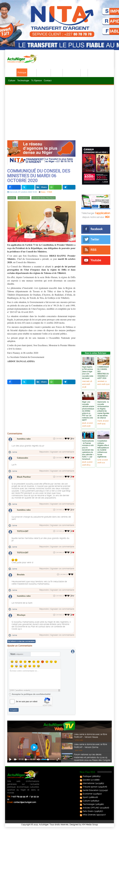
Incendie (11, 198)
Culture (11, 80)
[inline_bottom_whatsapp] (55, 382)
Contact (48, 80)
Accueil (12, 72)
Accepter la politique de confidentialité (31, 694)
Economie (57, 72)
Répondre (44, 452)
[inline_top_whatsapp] (55, 187)
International (44, 72)
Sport (84, 72)
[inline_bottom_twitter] (28, 382)
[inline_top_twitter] (28, 187)
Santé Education (90, 790)
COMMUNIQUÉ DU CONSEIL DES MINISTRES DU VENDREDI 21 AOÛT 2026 (103, 372)
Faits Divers (88, 811)
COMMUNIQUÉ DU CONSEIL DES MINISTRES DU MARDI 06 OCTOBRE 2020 (38, 175)
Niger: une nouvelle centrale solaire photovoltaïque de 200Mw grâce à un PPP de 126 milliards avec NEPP (88, 411)
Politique (22, 72)
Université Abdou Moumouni (43, 198)
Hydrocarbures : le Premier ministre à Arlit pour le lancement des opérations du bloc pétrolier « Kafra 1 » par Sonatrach (88, 450)
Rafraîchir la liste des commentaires (22, 641)
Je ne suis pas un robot (26, 701)
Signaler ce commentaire (62, 452)
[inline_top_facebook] (14, 187)
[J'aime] (66, 439)
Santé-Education (72, 72)
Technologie (23, 80)
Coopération (24, 198)
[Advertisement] (59, 107)
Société (32, 72)
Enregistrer (13, 710)
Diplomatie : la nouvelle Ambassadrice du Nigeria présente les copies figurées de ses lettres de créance (103, 410)
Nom (16, 654)
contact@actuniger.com (25, 802)
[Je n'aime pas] (68, 439)
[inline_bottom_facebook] (14, 382)
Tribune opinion (90, 787)
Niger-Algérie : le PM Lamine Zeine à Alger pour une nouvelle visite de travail (87, 372)
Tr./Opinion (36, 80)
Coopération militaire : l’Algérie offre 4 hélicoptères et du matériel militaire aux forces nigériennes (103, 449)
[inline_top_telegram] (69, 187)
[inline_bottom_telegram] (69, 382)
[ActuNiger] (23, 58)
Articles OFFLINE (91, 808)
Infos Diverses (89, 814)
